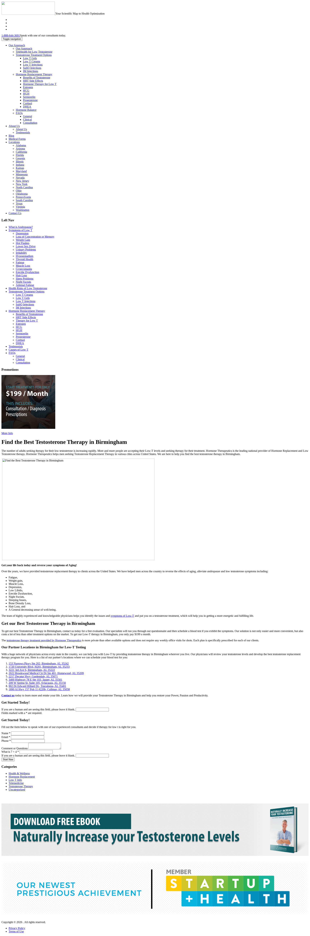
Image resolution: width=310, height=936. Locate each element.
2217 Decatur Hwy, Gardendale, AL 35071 (33, 676)
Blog (11, 135)
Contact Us (15, 213)
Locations (14, 142)
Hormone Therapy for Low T (40, 84)
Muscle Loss (23, 265)
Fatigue (20, 262)
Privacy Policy (17, 928)
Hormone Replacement (22, 776)
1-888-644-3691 (10, 35)
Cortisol (27, 103)
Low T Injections (33, 64)
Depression (22, 233)
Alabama (21, 145)
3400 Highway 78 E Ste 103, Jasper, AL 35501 (35, 679)
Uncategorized (17, 789)
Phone (6, 740)
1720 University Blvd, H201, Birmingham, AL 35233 (39, 666)
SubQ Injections (32, 67)
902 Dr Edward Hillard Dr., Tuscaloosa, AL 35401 (37, 686)
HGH (26, 93)
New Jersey (22, 180)
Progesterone (30, 100)
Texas (19, 203)
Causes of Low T (18, 349)
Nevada (20, 177)
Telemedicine (16, 783)
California (21, 151)
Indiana (20, 164)
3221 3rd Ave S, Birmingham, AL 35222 (32, 669)
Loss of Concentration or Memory (35, 236)
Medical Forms (17, 138)
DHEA (27, 106)
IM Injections (30, 71)
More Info (7, 433)
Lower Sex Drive (26, 246)
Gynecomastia (24, 268)
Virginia (20, 206)
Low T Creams (31, 61)
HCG (26, 90)
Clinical (27, 119)
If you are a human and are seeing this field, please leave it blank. (38, 709)
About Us (14, 126)
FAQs (19, 113)
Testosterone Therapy (21, 786)
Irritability (21, 252)
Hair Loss (21, 275)
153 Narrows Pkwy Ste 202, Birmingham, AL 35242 (39, 663)
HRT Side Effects (33, 80)
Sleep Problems (24, 278)
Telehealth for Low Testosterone (34, 51)
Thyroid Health (24, 259)
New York (21, 184)
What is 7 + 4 (10, 751)
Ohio (19, 190)
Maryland (21, 171)
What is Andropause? (21, 226)
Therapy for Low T (27, 320)
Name (5, 733)
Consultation (30, 122)
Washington (22, 209)
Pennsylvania (23, 197)
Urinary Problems (26, 249)
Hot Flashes (22, 243)
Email (5, 737)
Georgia (20, 158)
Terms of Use (16, 931)
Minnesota (22, 174)
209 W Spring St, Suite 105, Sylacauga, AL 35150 (37, 682)
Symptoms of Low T (20, 230)
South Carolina (24, 200)
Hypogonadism (24, 256)
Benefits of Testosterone (36, 77)
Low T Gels (30, 58)
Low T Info (15, 779)
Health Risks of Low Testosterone (28, 288)
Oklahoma (22, 193)
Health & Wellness (19, 773)
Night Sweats (23, 281)
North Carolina (24, 187)
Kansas (20, 167)
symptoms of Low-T (122, 615)
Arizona (20, 148)
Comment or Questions (14, 748)
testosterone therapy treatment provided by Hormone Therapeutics (44, 640)
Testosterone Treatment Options (34, 54)
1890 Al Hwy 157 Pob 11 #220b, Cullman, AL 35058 (39, 689)
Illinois (20, 161)
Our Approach (17, 45)
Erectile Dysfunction (27, 272)
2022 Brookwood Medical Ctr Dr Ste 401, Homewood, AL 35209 (46, 673)
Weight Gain (23, 239)
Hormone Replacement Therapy (34, 74)
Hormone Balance (26, 109)
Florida (20, 155)
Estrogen (28, 87)
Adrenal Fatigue (25, 285)
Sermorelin (29, 96)
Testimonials (23, 132)
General (27, 116)
